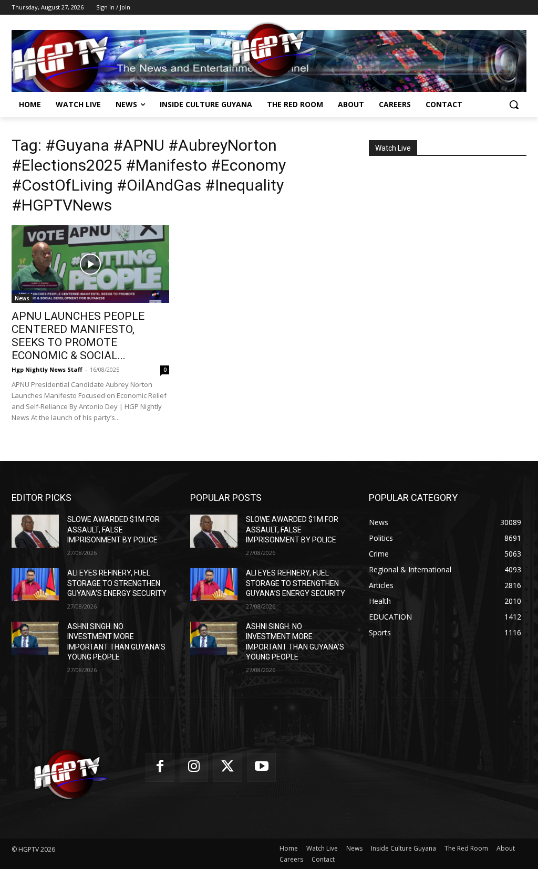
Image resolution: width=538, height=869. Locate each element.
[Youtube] (261, 767)
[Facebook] (160, 767)
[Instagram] (194, 767)
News (22, 298)
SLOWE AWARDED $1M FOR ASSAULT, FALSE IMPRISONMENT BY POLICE (113, 529)
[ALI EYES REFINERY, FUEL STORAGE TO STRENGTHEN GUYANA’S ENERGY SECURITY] (35, 584)
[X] (227, 767)
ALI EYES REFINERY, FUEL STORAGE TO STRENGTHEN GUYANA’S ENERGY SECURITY (117, 583)
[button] (513, 104)
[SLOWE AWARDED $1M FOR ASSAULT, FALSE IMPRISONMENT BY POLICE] (35, 531)
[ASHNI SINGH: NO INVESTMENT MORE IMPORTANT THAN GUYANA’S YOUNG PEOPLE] (35, 638)
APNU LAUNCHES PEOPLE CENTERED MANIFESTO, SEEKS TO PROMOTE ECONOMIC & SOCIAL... (78, 336)
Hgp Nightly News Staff (47, 369)
